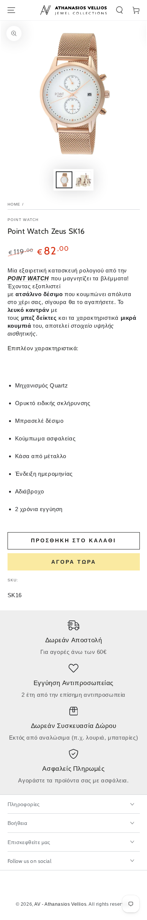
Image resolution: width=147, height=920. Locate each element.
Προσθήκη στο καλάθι (73, 540)
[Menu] (11, 10)
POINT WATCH (23, 220)
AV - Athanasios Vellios (60, 904)
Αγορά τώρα (73, 562)
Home (14, 204)
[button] (119, 10)
